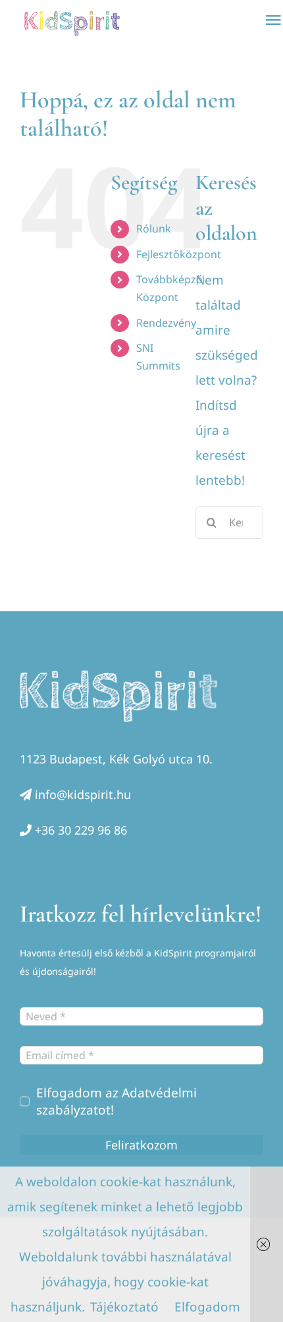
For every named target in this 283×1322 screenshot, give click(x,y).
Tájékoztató (124, 1306)
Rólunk (153, 228)
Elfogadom (207, 1306)
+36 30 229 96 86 (81, 830)
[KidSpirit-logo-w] (118, 676)
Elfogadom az (116, 1101)
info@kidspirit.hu (83, 794)
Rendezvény (166, 323)
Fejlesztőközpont (178, 254)
